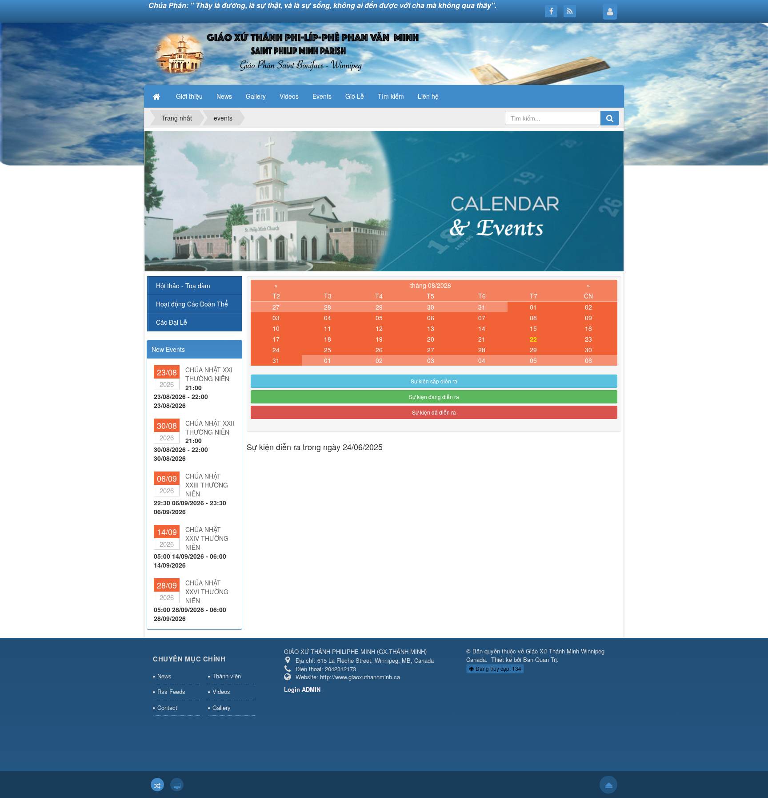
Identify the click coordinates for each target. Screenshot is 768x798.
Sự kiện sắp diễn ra (434, 381)
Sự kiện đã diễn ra (434, 412)
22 (533, 339)
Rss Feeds (171, 691)
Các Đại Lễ (171, 322)
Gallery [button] (256, 96)
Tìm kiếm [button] (391, 96)
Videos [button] (289, 96)
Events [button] (322, 96)
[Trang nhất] (157, 96)
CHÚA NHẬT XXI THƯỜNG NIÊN (208, 374)
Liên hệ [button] (428, 96)
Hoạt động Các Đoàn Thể (192, 303)
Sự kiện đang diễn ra (434, 396)
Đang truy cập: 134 (497, 668)
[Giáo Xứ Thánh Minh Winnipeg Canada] (284, 52)
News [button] (224, 96)
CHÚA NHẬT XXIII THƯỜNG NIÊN (206, 485)
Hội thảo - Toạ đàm (183, 285)
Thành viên (226, 676)
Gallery (221, 707)
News (164, 676)
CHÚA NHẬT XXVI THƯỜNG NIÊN (206, 591)
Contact (167, 707)
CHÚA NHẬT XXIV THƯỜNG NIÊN (206, 538)
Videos (221, 691)
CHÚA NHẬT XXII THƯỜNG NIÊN (209, 427)
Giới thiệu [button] (189, 96)
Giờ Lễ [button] (354, 96)
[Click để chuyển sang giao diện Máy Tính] (177, 784)
